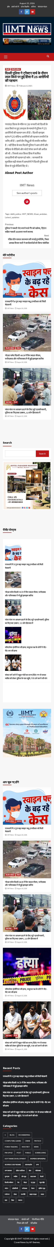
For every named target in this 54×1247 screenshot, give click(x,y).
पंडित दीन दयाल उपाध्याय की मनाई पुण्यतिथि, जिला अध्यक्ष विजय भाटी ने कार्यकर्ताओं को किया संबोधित (28, 239)
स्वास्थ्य (19, 294)
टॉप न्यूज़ (23, 1176)
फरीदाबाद (24, 1188)
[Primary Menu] (6, 56)
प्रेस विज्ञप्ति (25, 6)
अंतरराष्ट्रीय (28, 1164)
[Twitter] (27, 11)
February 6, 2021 (25, 86)
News (36, 1147)
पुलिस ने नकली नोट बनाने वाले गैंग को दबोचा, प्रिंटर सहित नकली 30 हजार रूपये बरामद (25, 228)
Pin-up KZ (9, 1153)
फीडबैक (34, 1223)
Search (7, 442)
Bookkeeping (24, 1135)
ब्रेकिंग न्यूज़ (42, 1188)
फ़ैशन (32, 1188)
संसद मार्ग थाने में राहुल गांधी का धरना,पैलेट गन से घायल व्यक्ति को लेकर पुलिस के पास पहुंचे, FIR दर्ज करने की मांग (26, 676)
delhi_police (15, 214)
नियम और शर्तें (22, 1223)
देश (18, 1182)
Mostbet (26, 1147)
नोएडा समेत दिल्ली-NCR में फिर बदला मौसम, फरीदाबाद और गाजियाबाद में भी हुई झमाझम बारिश (25, 594)
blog (12, 1135)
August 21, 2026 (22, 1049)
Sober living (40, 1153)
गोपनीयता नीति (38, 1219)
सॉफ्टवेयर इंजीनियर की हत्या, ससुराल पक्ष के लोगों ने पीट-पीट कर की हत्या (26, 649)
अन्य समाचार (8, 1170)
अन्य (37, 1164)
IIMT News (11, 86)
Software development (15, 1159)
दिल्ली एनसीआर (16, 69)
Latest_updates (12, 217)
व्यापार (42, 1194)
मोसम (18, 348)
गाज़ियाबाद (38, 1170)
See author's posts (27, 193)
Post (19, 1153)
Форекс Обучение (13, 1164)
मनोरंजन (7, 1194)
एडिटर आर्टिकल (20, 1170)
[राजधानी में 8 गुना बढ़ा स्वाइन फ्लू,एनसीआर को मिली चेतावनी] (13, 553)
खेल (30, 1170)
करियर (33, 6)
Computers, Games (13, 1141)
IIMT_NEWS (27, 214)
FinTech (37, 1141)
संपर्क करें (25, 1219)
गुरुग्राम (7, 1176)
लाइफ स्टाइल (33, 1194)
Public (28, 1153)
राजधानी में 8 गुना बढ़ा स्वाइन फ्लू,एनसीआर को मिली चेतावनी (24, 566)
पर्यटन (6, 1188)
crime (27, 1141)
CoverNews (20, 1242)
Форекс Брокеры (38, 1159)
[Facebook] (21, 11)
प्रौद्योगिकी (15, 1188)
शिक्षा (12, 1200)
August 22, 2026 (22, 416)
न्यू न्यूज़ (33, 1182)
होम (8, 6)
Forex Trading (11, 1147)
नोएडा (25, 1182)
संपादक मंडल (42, 6)
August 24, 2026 (22, 308)
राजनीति (23, 1194)
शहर (6, 1200)
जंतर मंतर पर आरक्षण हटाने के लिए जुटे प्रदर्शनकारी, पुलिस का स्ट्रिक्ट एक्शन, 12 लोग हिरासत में (27, 621)
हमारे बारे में (15, 6)
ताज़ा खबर (9, 402)
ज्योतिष (15, 1176)
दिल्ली (7, 69)
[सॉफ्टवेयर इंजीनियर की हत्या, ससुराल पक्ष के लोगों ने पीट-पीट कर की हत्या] (13, 636)
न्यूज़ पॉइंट (42, 1182)
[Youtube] (32, 11)
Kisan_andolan (40, 214)
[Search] (48, 56)
